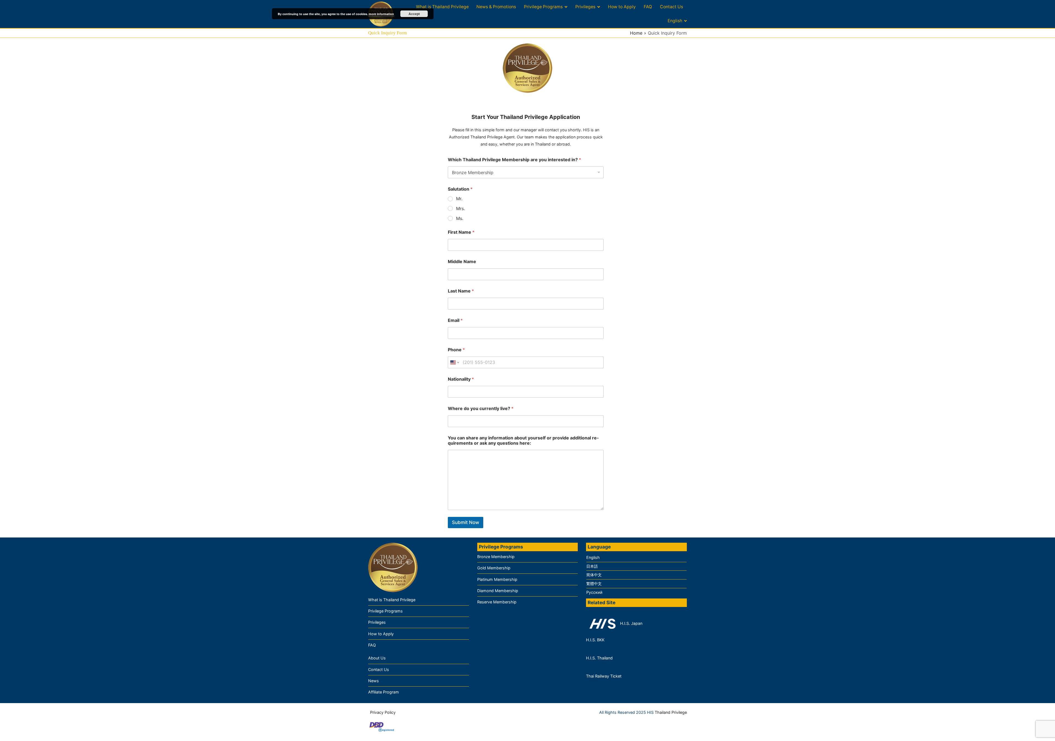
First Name (461, 232)
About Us (377, 658)
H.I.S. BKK (595, 639)
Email (455, 320)
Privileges (585, 6)
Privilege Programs (543, 6)
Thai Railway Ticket (603, 676)
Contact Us (671, 6)
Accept (414, 13)
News (373, 680)
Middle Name (462, 261)
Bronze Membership (496, 556)
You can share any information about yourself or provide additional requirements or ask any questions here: (523, 440)
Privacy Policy (383, 712)
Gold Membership (493, 568)
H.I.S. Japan (630, 623)
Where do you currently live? (480, 408)
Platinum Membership (497, 579)
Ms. (459, 218)
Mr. (459, 198)
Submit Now (465, 522)
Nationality (461, 379)
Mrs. (460, 208)
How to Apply (622, 6)
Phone (456, 349)
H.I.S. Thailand (599, 658)
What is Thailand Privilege (442, 6)
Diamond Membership (497, 590)
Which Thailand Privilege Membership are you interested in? (514, 159)
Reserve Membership (497, 602)
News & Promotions (496, 6)
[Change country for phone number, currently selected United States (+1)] (454, 362)
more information (381, 14)
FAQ (648, 6)
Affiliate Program (383, 692)
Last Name (461, 291)
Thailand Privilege (671, 712)
